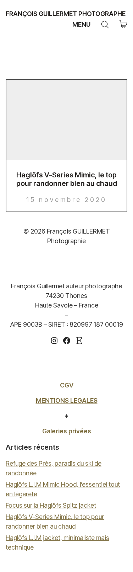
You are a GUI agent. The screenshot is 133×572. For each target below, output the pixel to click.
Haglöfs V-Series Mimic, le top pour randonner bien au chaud (66, 179)
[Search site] (105, 24)
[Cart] (123, 24)
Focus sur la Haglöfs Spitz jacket (51, 505)
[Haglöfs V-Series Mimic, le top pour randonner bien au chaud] (66, 120)
